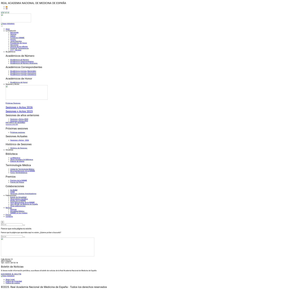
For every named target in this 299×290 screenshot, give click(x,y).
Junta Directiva (16, 41)
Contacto (9, 216)
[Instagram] (6, 13)
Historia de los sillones (19, 46)
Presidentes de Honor (18, 43)
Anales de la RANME (18, 201)
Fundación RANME (17, 38)
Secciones (14, 45)
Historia (13, 34)
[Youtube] (8, 13)
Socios (13, 39)
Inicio (8, 29)
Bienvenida (14, 32)
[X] (4, 13)
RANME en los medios (18, 213)
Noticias (9, 208)
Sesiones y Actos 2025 (19, 111)
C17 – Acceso (15, 50)
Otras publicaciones (17, 206)
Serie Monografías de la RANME (22, 202)
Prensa (8, 215)
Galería (13, 36)
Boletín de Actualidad (18, 197)
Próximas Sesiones (13, 103)
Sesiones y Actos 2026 (19, 107)
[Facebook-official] (2, 13)
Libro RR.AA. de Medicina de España (24, 204)
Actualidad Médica (17, 211)
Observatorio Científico (19, 199)
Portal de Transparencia (19, 48)
